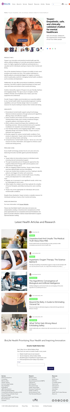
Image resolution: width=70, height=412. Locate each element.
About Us (54, 394)
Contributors (55, 387)
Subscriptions (55, 385)
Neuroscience (33, 277)
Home (5, 12)
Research (32, 256)
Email (19, 362)
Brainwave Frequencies (35, 389)
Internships (55, 389)
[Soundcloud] (67, 400)
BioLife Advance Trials (34, 392)
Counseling (4, 379)
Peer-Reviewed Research (35, 394)
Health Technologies (34, 387)
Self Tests (54, 381)
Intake (53, 377)
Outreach (4, 400)
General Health (33, 299)
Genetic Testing (5, 382)
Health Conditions (33, 390)
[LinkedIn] (53, 400)
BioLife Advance (6, 398)
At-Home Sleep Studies (7, 384)
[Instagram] (64, 400)
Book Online (55, 379)
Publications (32, 382)
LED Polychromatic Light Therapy (10, 397)
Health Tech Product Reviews (59, 392)
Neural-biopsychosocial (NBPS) (37, 381)
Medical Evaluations (7, 377)
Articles (54, 390)
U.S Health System (56, 382)
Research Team (33, 377)
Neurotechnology (33, 385)
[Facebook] (56, 400)
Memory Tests (5, 381)
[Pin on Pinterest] (50, 48)
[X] (59, 400)
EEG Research (32, 384)
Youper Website (23, 204)
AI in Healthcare (33, 379)
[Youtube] (61, 400)
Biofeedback (5, 387)
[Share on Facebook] (47, 48)
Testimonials (55, 384)
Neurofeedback (5, 385)
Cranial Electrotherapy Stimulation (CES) (12, 392)
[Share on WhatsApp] (52, 48)
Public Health (33, 320)
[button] (25, 4)
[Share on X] (55, 48)
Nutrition (32, 235)
